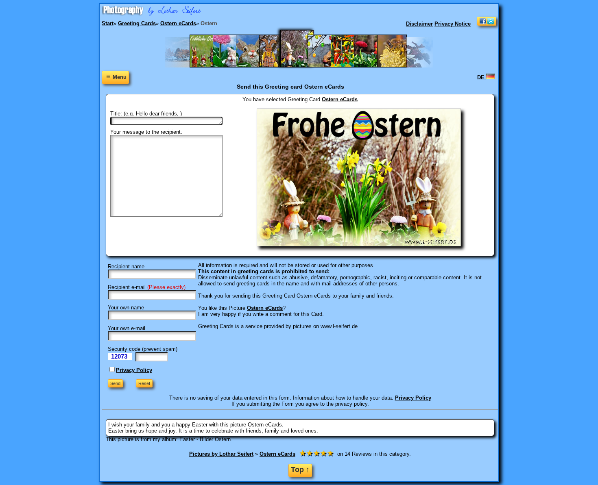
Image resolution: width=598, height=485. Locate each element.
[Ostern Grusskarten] (349, 66)
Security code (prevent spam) (142, 349)
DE (481, 77)
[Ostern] (373, 66)
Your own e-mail (126, 328)
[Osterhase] (255, 66)
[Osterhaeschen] (231, 66)
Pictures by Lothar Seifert (221, 454)
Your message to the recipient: (146, 132)
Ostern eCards (340, 99)
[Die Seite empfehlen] (486, 24)
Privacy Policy (134, 370)
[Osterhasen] (278, 66)
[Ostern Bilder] (326, 66)
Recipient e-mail (127, 287)
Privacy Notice (452, 24)
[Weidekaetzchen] (396, 66)
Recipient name (126, 266)
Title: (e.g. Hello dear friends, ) (146, 114)
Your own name (126, 307)
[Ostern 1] (302, 66)
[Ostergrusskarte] (208, 66)
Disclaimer (419, 24)
